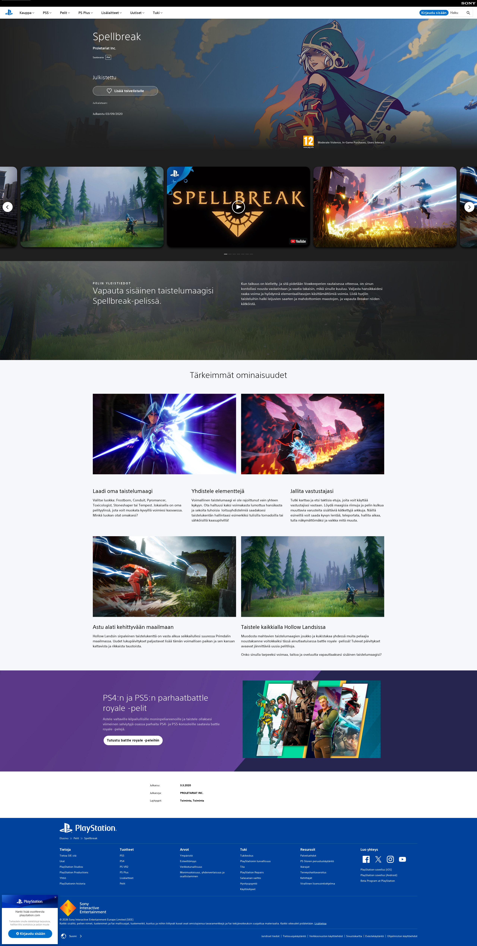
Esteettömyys (188, 861)
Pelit (63, 13)
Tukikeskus (246, 855)
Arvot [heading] (184, 849)
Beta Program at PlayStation (378, 880)
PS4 (122, 861)
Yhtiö (63, 878)
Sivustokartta (354, 936)
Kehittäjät (306, 878)
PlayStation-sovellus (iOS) (376, 869)
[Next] (469, 207)
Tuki (156, 13)
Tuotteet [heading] (127, 849)
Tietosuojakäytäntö (294, 936)
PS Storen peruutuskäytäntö (317, 861)
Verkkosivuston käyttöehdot (326, 936)
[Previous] (8, 207)
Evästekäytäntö (374, 936)
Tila (242, 866)
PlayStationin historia (72, 883)
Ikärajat (304, 866)
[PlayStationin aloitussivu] (9, 13)
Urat (62, 861)
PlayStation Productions (74, 872)
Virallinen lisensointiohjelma (317, 883)
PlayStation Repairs (252, 872)
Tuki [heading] (243, 849)
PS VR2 (124, 866)
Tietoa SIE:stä (68, 855)
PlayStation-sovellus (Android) (379, 875)
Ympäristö (186, 855)
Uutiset (136, 13)
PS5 (46, 13)
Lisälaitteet (110, 13)
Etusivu (64, 838)
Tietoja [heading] (65, 849)
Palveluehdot (308, 855)
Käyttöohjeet (247, 889)
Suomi (73, 936)
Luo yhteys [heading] (369, 849)
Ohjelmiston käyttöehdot (402, 936)
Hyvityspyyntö (248, 883)
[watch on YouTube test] (298, 241)
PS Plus (84, 13)
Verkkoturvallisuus (191, 866)
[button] (238, 207)
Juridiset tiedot (270, 936)
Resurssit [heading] (307, 849)
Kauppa (25, 13)
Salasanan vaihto (250, 878)
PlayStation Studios (71, 866)
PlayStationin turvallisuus (255, 861)
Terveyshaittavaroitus (313, 872)
